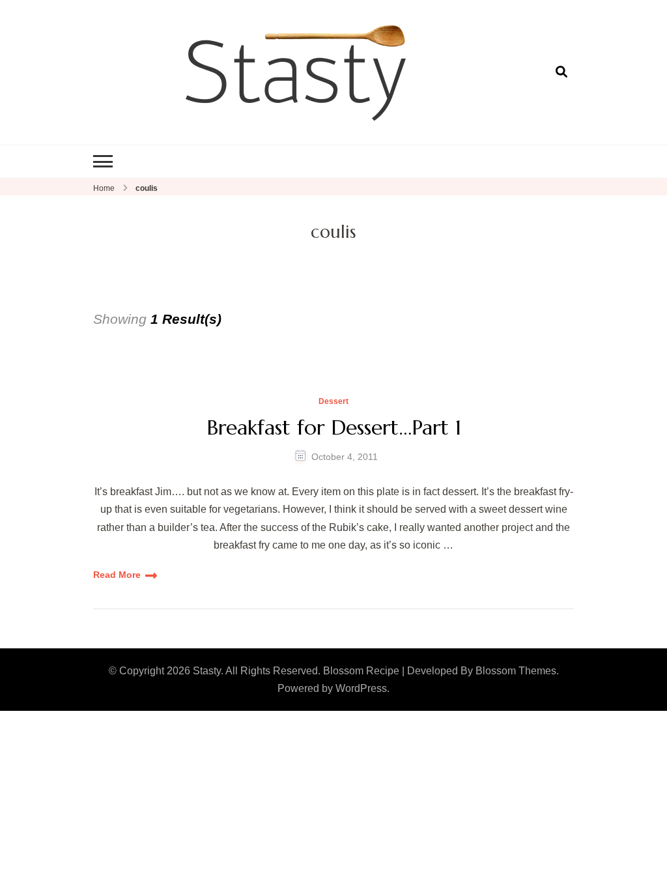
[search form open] (561, 71)
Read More (117, 574)
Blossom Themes (515, 670)
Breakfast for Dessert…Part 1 (333, 427)
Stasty (207, 670)
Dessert (333, 401)
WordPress (361, 688)
